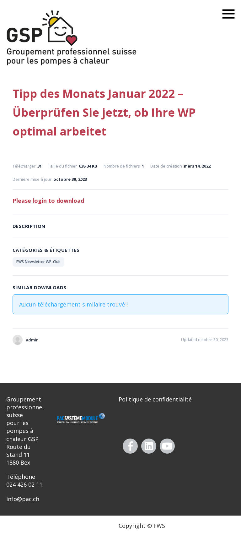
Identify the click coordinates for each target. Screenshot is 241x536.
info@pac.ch (22, 499)
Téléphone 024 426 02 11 (24, 480)
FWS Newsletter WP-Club (38, 261)
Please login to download (48, 200)
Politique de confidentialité (155, 399)
